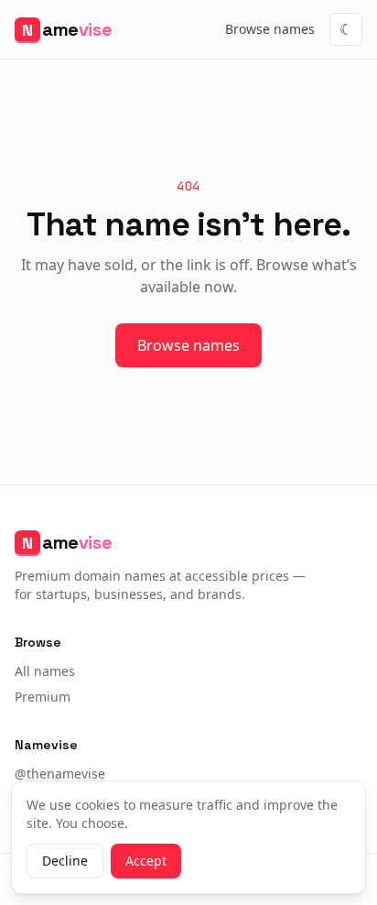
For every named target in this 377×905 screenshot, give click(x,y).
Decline (65, 860)
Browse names (270, 29)
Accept (146, 860)
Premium (42, 696)
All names (45, 671)
